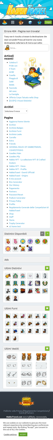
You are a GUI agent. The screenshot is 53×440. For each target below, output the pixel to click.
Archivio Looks (15, 134)
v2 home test (15, 226)
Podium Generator (17, 197)
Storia (11, 220)
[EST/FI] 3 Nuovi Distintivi (20, 100)
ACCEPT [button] (23, 434)
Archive (12, 124)
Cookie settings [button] (10, 434)
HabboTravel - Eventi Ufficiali (22, 172)
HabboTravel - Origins (18, 175)
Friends (12, 143)
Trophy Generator (17, 223)
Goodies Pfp (14, 156)
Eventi (22, 412)
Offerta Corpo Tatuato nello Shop (23, 97)
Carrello (12, 137)
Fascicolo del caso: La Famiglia (14, 90)
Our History (14, 185)
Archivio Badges (16, 127)
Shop (11, 213)
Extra (11, 140)
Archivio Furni (15, 131)
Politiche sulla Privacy (13, 410)
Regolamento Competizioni (36, 410)
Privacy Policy (15, 201)
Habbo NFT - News (17, 166)
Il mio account (15, 178)
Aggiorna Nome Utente (19, 121)
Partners (13, 191)
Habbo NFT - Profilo (17, 169)
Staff (11, 216)
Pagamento (14, 188)
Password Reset (16, 194)
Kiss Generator (15, 182)
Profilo (12, 204)
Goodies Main (15, 153)
